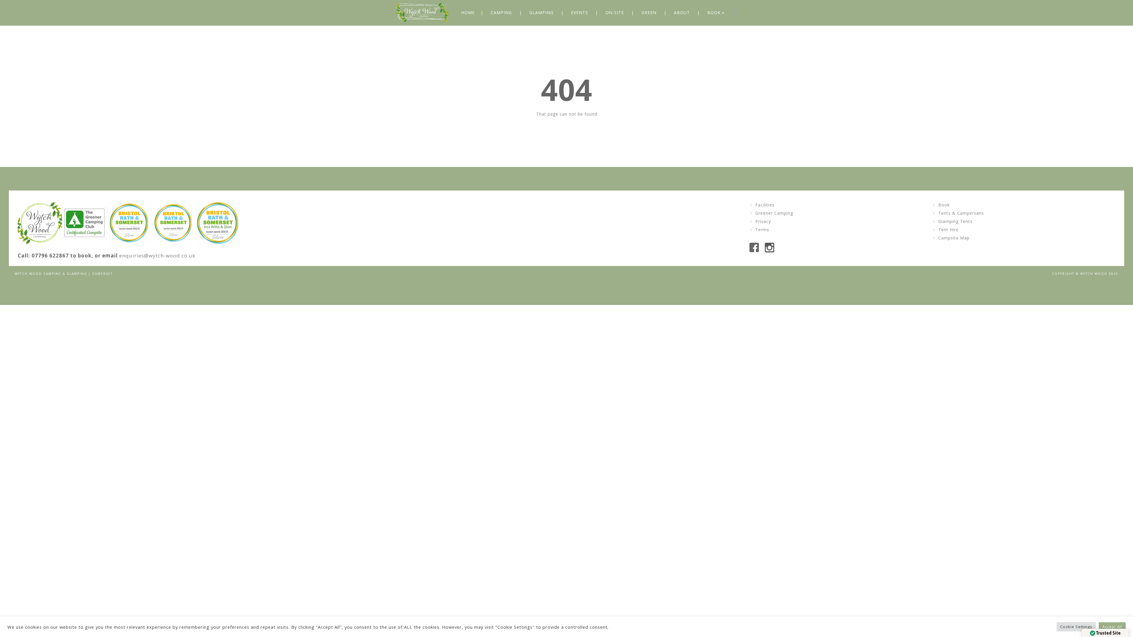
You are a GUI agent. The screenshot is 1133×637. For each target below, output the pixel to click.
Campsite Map (954, 238)
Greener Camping (774, 213)
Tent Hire (948, 229)
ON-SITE (614, 12)
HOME (468, 12)
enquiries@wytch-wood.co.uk (157, 255)
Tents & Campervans (961, 213)
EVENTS (579, 12)
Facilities (765, 205)
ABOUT (682, 12)
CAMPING (501, 12)
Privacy (763, 221)
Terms (762, 229)
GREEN (648, 12)
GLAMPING (541, 12)
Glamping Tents (955, 221)
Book (944, 205)
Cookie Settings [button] (1076, 626)
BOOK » (715, 12)
